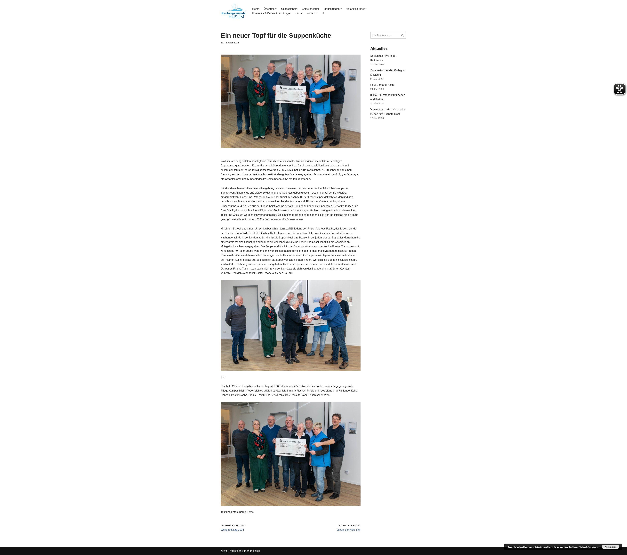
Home (255, 9)
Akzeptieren (610, 546)
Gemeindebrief (310, 9)
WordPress (253, 550)
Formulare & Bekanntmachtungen (271, 13)
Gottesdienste (289, 9)
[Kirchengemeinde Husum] (234, 11)
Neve (224, 550)
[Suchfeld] (402, 35)
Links (299, 13)
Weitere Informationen (589, 547)
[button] (276, 8)
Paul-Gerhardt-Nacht (382, 84)
